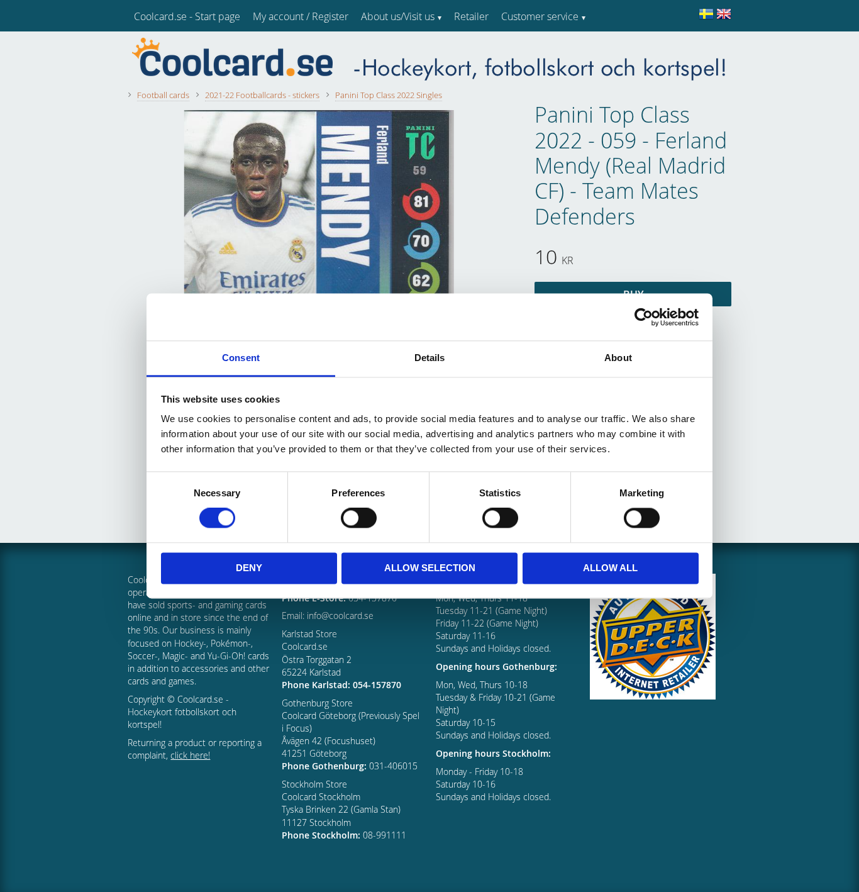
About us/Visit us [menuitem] (398, 16)
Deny (249, 567)
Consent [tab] (241, 357)
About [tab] (618, 357)
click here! (190, 755)
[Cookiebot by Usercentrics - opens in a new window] (644, 317)
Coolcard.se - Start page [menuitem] (187, 16)
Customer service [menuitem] (540, 16)
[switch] (359, 518)
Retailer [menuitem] (471, 16)
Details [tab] (429, 357)
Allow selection (429, 567)
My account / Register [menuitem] (300, 16)
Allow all (610, 567)
